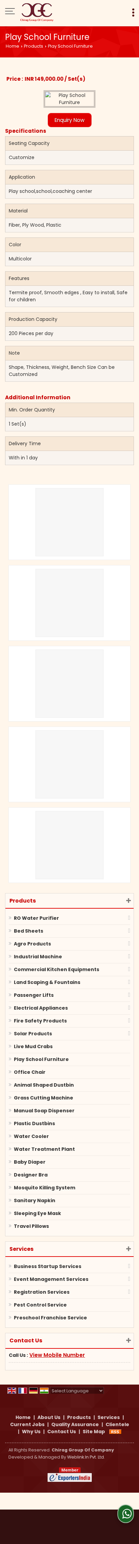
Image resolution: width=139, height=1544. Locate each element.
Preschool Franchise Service (50, 1317)
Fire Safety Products (40, 1020)
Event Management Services (51, 1279)
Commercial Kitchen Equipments (56, 969)
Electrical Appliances (41, 1008)
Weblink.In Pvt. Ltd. (86, 1457)
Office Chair (30, 1072)
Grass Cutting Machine (43, 1097)
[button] (57, 1355)
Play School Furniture (41, 1059)
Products (33, 46)
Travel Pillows (31, 1226)
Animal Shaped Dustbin (44, 1085)
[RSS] (115, 1431)
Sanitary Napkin (34, 1200)
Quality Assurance (75, 1424)
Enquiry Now (70, 120)
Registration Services (42, 1292)
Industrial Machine (38, 956)
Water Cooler (31, 1136)
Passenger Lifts (34, 995)
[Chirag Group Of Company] (36, 12)
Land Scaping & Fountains (47, 982)
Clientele (117, 1424)
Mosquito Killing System (44, 1187)
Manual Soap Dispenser (44, 1110)
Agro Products (32, 943)
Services (21, 1249)
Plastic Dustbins (34, 1123)
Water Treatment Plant (44, 1149)
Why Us (31, 1431)
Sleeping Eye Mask (37, 1213)
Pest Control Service (40, 1304)
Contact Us (61, 1431)
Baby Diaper (30, 1162)
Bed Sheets (28, 931)
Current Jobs (27, 1424)
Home (12, 46)
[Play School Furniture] (70, 99)
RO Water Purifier (36, 918)
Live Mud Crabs (33, 1046)
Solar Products (33, 1033)
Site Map (94, 1431)
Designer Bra (31, 1174)
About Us (48, 1417)
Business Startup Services (47, 1266)
